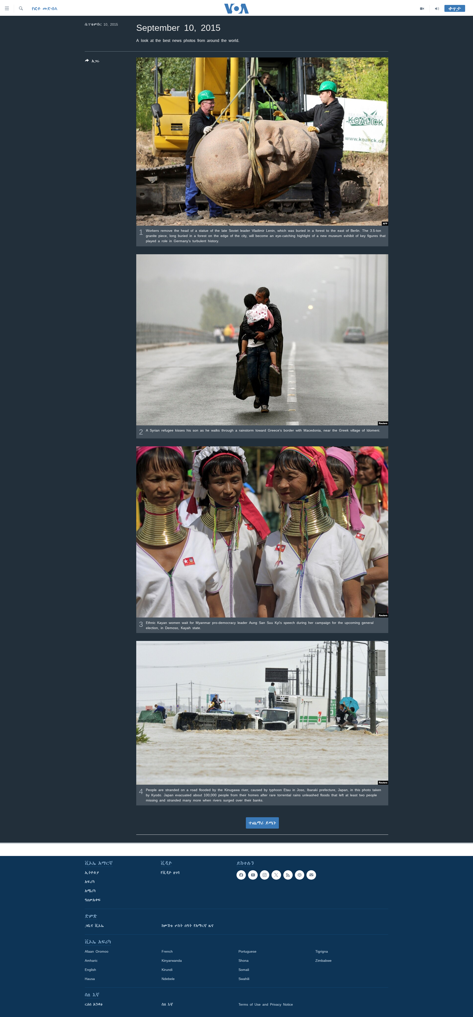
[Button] (92, 62)
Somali (243, 969)
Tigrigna (321, 951)
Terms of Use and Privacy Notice (265, 1004)
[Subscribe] (311, 875)
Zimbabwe (323, 960)
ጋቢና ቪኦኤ (94, 926)
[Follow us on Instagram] (264, 875)
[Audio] (437, 8)
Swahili (243, 979)
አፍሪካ (90, 882)
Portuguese (247, 951)
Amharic (91, 960)
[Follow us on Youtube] (252, 875)
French (167, 951)
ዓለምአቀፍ (93, 900)
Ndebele (168, 979)
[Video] (422, 8)
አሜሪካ (90, 891)
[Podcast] (299, 875)
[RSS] (288, 875)
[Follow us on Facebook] (241, 875)
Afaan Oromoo (96, 951)
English (90, 969)
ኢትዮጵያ (92, 873)
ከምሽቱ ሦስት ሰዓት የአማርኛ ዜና (188, 926)
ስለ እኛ (167, 1004)
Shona (243, 960)
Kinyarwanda (172, 960)
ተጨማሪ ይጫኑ (262, 822)
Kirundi (167, 969)
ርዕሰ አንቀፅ (93, 1004)
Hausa (90, 979)
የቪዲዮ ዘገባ (170, 873)
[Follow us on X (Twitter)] (276, 875)
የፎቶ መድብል (45, 8)
